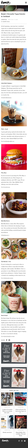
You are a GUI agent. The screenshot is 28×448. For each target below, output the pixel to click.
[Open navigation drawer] (26, 2)
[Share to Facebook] (6, 340)
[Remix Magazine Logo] (6, 2)
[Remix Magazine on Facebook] (19, 441)
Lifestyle (4, 19)
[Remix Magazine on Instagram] (22, 441)
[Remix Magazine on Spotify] (24, 441)
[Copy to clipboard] (9, 340)
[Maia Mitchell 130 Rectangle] (14, 353)
